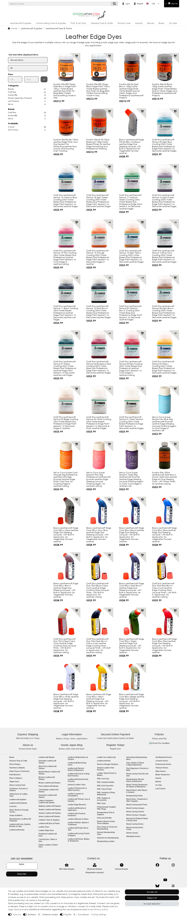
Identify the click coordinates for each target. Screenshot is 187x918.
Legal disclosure (16, 909)
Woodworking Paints (134, 796)
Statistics (32, 914)
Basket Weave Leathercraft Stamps (49, 773)
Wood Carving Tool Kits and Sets (137, 775)
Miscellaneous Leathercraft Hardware (20, 820)
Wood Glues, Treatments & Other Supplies (136, 800)
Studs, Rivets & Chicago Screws (18, 811)
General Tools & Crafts (102, 23)
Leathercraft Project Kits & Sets (78, 829)
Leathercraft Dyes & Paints (58, 28)
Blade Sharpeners (162, 775)
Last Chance (160, 789)
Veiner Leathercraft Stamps (49, 816)
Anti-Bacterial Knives (163, 757)
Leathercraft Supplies (20, 23)
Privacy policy (101, 909)
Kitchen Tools (124, 23)
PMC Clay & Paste (104, 789)
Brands (150, 23)
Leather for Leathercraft (106, 757)
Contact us (93, 858)
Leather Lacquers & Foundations (75, 795)
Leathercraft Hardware (18, 803)
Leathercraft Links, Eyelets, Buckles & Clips (20, 825)
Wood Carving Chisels (135, 812)
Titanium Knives (161, 768)
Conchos (13, 806)
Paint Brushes (14, 775)
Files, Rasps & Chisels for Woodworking (107, 828)
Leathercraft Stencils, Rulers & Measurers (76, 769)
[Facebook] (157, 865)
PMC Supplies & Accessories (103, 799)
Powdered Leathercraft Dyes (48, 835)
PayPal (67, 914)
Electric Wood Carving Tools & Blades (106, 822)
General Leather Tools (76, 785)
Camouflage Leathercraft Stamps (48, 791)
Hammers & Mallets (17, 768)
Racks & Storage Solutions (107, 764)
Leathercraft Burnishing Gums (77, 764)
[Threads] (173, 886)
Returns (59, 739)
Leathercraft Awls (104, 761)
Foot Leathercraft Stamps (48, 786)
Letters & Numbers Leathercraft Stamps (46, 802)
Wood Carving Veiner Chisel (134, 829)
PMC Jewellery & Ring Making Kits (106, 794)
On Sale (173, 23)
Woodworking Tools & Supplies (51, 23)
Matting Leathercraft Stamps (50, 806)
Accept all (152, 891)
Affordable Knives (133, 836)
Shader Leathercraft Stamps (50, 810)
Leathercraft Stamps (46, 757)
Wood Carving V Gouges (136, 815)
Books (161, 23)
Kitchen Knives (132, 833)
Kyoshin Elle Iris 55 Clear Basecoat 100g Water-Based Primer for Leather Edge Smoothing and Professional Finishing (98, 144)
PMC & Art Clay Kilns (105, 786)
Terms (72, 739)
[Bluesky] (157, 886)
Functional (83, 914)
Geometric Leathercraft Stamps (48, 796)
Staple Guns (14, 782)
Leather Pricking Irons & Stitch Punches (77, 789)
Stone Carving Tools (17, 785)
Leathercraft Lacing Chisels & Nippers (79, 835)
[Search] (114, 3)
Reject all (152, 897)
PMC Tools (101, 803)
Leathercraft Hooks (16, 830)
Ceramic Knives (161, 761)
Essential (17, 914)
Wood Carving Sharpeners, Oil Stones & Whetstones (137, 786)
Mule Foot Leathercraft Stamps (47, 767)
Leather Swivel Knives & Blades (106, 774)
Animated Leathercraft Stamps (47, 762)
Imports (138, 23)
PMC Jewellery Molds (105, 782)
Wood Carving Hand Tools (136, 805)
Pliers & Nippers (15, 778)
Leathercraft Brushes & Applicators (77, 809)
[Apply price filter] (44, 79)
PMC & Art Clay (78, 23)
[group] (132, 67)
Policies (155, 739)
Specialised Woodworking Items (136, 758)
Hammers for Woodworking (108, 838)
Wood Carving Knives (134, 824)
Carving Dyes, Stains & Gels (48, 840)
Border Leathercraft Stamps (49, 783)
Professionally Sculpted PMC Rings (106, 808)
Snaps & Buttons (15, 815)
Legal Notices (81, 739)
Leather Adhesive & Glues (78, 819)
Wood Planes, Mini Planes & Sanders (136, 791)
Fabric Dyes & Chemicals (19, 771)
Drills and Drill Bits (104, 818)
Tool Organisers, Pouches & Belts (137, 769)
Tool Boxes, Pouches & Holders (18, 790)
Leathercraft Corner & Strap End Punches (79, 775)
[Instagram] (173, 865)
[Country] (147, 3)
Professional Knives (163, 764)
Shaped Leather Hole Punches (105, 769)
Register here (115, 749)
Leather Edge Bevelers (77, 805)
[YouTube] (165, 880)
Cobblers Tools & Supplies (49, 820)
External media (50, 914)
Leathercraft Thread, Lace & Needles (79, 800)
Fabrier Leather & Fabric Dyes (48, 846)
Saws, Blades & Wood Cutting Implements (135, 764)
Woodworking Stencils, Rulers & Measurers (135, 780)
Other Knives (160, 771)
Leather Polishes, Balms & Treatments (78, 824)
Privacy (66, 739)
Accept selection (152, 903)
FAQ (164, 739)
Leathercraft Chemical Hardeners (76, 815)
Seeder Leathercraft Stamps (50, 813)
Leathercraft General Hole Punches (78, 780)
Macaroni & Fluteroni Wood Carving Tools (137, 820)
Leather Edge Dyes (46, 830)
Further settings (98, 914)
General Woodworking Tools (106, 833)
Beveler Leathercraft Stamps (47, 778)
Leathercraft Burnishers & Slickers (78, 758)
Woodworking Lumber (106, 841)
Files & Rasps (14, 764)
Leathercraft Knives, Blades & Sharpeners (79, 840)
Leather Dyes (44, 827)
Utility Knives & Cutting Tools (18, 795)
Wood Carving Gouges (135, 808)
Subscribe (21, 874)
